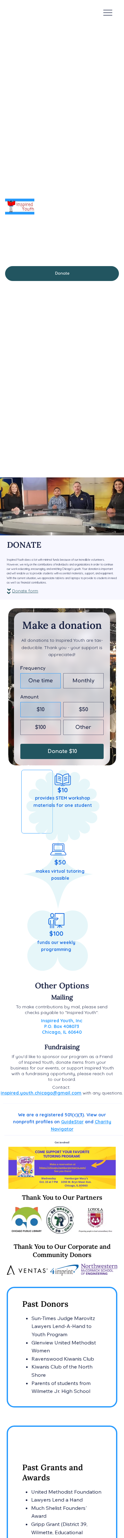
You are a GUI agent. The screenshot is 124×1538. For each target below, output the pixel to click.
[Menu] (108, 13)
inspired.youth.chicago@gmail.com (41, 1093)
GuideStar (72, 1122)
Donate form (25, 590)
